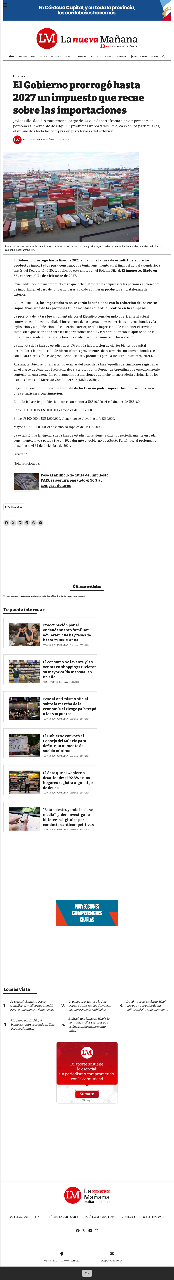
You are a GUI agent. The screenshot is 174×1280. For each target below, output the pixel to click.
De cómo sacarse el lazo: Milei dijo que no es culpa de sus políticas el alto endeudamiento (147, 1006)
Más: (153, 56)
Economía (56, 56)
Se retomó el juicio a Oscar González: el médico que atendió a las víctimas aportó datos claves (32, 1006)
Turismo (109, 56)
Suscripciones (140, 56)
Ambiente (121, 56)
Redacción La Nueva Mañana (38, 139)
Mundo (69, 56)
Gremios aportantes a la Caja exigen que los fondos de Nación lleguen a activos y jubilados (89, 1006)
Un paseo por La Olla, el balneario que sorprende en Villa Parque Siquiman (32, 1024)
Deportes (81, 56)
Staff (38, 1217)
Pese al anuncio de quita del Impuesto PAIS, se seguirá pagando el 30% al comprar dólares (75, 480)
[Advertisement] (87, 553)
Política (43, 56)
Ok (87, 1273)
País (33, 56)
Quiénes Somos (19, 1217)
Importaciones (13, 507)
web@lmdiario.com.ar (112, 1260)
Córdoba (22, 56)
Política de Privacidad (99, 1217)
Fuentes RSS (128, 1217)
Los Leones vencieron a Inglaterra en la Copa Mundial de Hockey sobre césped (46, 596)
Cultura (94, 56)
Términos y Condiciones (64, 1217)
